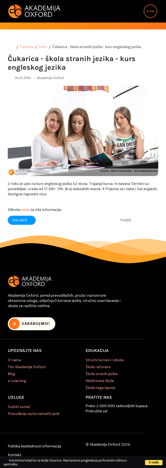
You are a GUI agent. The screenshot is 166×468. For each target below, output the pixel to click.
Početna (27, 47)
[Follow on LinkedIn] (138, 421)
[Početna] (12, 47)
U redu (154, 462)
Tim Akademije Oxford (26, 367)
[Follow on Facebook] (89, 421)
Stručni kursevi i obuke (105, 360)
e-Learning (17, 381)
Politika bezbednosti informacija (34, 446)
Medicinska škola (100, 381)
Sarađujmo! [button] (36, 323)
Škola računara (98, 367)
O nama (14, 360)
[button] (150, 11)
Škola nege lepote (100, 387)
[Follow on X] (128, 421)
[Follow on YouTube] (118, 421)
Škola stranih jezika (102, 374)
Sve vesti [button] (19, 220)
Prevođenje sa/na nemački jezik (34, 413)
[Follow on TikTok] (108, 421)
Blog (11, 374)
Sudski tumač (19, 407)
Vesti (42, 47)
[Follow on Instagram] (99, 421)
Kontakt (14, 455)
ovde (25, 209)
